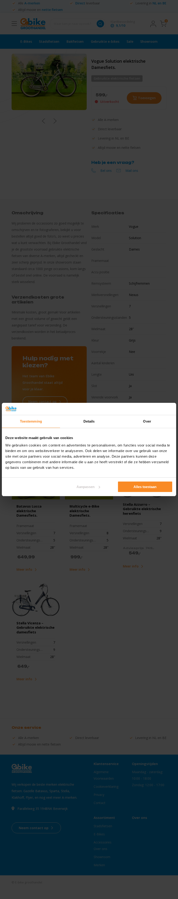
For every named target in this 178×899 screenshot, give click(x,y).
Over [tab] (147, 421)
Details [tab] (89, 421)
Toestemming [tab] (31, 421)
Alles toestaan (145, 487)
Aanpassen (85, 487)
